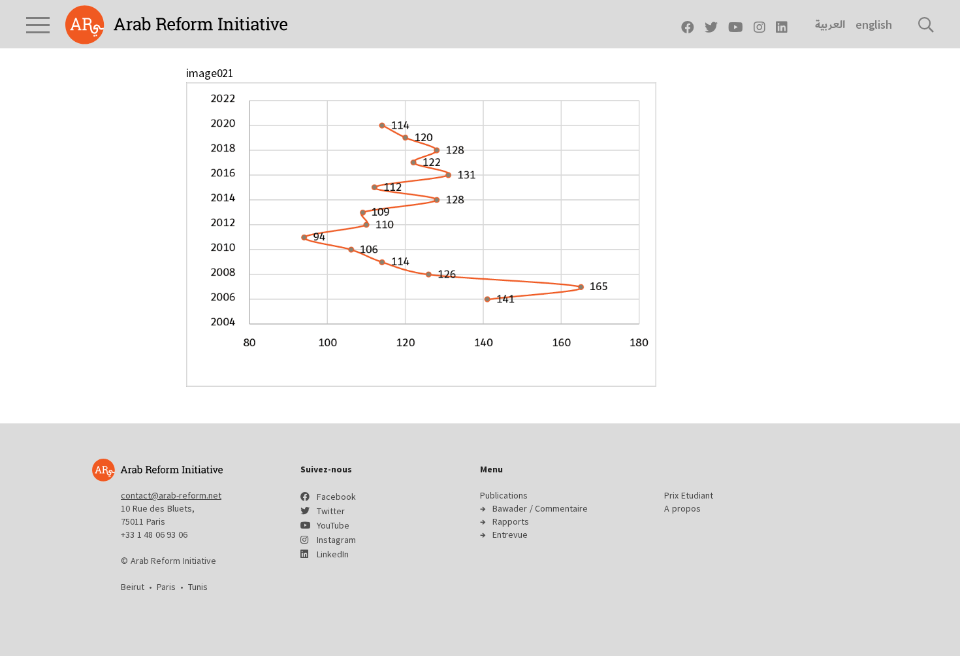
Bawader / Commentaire (540, 508)
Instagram (336, 540)
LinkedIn (333, 554)
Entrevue (510, 534)
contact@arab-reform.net (171, 495)
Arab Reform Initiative (176, 24)
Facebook (336, 496)
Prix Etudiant (688, 495)
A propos (682, 508)
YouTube (333, 525)
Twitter (331, 511)
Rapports (510, 521)
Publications (504, 495)
